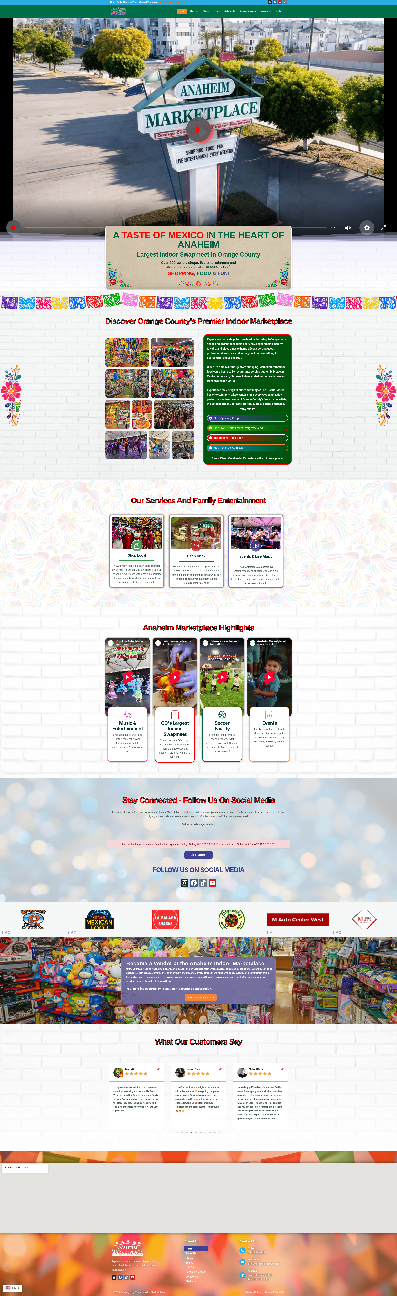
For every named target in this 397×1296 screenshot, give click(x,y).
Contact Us (266, 11)
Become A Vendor (248, 11)
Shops (205, 11)
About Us (194, 11)
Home (182, 11)
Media (278, 11)
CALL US (181, 2)
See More (198, 855)
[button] (108, 1095)
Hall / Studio (229, 11)
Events (216, 11)
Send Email (254, 1259)
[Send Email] (242, 1262)
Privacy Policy (253, 1292)
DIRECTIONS (167, 2)
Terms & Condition (275, 1292)
